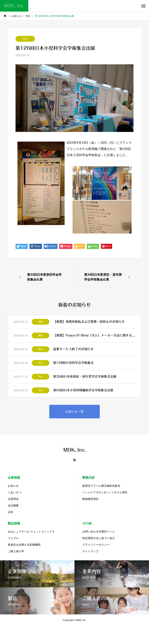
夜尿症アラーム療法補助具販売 (101, 485)
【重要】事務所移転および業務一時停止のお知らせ (89, 321)
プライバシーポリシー (95, 544)
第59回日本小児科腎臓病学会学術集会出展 (83, 390)
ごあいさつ (14, 492)
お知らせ (13, 485)
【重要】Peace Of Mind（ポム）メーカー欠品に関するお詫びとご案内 (94, 335)
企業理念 (13, 498)
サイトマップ (90, 551)
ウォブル (13, 538)
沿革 (10, 512)
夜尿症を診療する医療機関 (24, 544)
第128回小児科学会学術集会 (73, 362)
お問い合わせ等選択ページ (98, 531)
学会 (25, 38)
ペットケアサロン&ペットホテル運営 (104, 492)
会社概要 (13, 505)
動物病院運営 (90, 498)
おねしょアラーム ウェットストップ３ (31, 531)
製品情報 (14, 523)
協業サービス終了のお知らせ (73, 349)
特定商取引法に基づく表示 (98, 538)
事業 (40, 321)
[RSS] (74, 460)
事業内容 (88, 477)
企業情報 (14, 477)
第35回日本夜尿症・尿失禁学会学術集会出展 (84, 376)
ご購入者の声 (16, 551)
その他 (87, 523)
